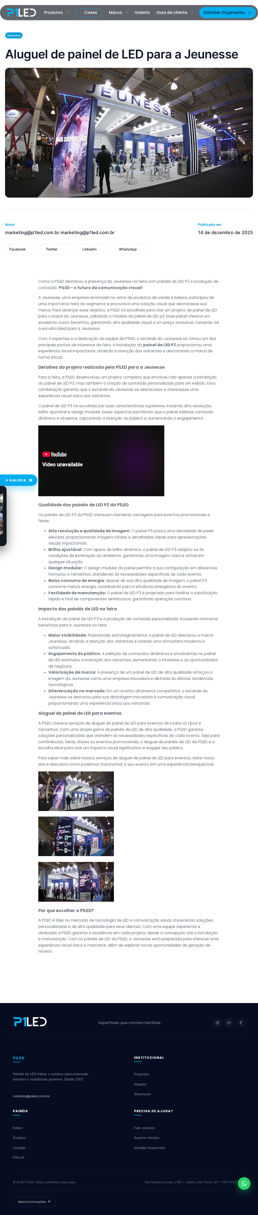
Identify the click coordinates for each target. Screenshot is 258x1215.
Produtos (53, 12)
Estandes (13, 35)
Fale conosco (144, 1128)
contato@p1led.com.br (31, 1096)
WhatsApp (128, 249)
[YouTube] (229, 1022)
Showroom (142, 1094)
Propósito (141, 1074)
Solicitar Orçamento (224, 12)
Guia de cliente (171, 12)
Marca (115, 12)
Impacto (140, 1084)
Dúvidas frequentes (149, 1148)
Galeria (142, 12)
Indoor (18, 1128)
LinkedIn (89, 249)
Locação (19, 1148)
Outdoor (19, 1138)
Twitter (51, 249)
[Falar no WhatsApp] (244, 1183)
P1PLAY (19, 1158)
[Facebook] (240, 1022)
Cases (90, 12)
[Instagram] (217, 1022)
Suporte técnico (146, 1138)
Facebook (17, 249)
